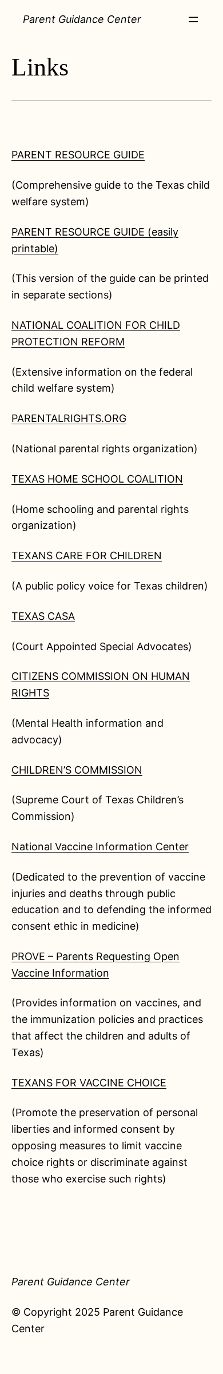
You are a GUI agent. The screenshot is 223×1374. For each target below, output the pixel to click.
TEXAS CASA (43, 616)
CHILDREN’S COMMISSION (76, 770)
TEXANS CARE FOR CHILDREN (86, 555)
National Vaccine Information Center (100, 847)
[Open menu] (193, 19)
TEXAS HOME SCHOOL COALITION (97, 479)
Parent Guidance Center (82, 19)
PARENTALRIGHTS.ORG (68, 418)
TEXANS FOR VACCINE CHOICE (88, 1083)
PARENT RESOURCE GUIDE (78, 155)
